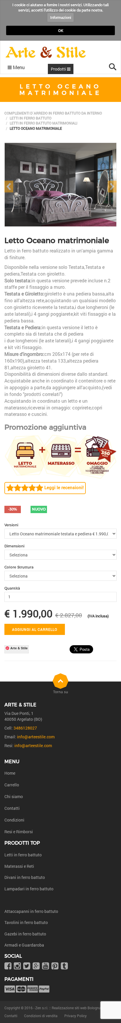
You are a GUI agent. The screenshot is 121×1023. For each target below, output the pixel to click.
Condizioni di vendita (41, 1015)
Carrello (11, 785)
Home (9, 773)
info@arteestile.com (36, 737)
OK (60, 30)
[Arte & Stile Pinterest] (54, 966)
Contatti (12, 808)
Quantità (12, 588)
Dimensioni (14, 546)
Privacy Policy (75, 1015)
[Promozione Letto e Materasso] (60, 456)
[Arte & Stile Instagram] (17, 966)
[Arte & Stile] (46, 52)
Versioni (11, 525)
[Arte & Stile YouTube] (45, 966)
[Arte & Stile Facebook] (7, 966)
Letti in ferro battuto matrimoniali (43, 123)
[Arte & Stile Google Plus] (36, 966)
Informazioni (60, 17)
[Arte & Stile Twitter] (26, 966)
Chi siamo (13, 796)
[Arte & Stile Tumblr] (64, 966)
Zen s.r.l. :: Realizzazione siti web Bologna (68, 1007)
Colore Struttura (18, 567)
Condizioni (14, 820)
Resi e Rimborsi (18, 831)
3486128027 (25, 728)
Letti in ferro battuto (30, 118)
